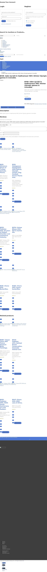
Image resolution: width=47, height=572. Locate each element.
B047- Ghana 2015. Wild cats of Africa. (17, 401)
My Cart (2, 56)
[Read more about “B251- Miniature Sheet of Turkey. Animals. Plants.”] (1, 143)
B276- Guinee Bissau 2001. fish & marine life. (17, 230)
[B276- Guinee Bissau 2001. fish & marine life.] (17, 218)
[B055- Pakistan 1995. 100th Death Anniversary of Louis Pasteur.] (5, 390)
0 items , (7, 56)
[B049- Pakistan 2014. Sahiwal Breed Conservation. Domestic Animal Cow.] (17, 330)
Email (1, 134)
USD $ (3, 566)
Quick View (5, 194)
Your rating (3, 124)
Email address (29, 12)
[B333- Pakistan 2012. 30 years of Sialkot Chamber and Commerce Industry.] (5, 218)
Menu (1, 37)
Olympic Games (38, 103)
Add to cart (27, 98)
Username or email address (8, 12)
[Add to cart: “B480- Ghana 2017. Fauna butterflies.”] (13, 265)
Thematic (4, 46)
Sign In (3, 70)
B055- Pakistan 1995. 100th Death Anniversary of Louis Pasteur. (4, 404)
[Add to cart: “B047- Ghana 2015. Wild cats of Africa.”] (13, 379)
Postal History (5, 45)
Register (28, 25)
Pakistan (4, 43)
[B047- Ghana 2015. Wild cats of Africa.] (17, 390)
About (3, 542)
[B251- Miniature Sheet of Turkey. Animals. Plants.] (5, 155)
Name (1, 132)
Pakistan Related (6, 44)
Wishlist (9, 49)
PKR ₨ (4, 563)
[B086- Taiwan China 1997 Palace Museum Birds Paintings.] (5, 330)
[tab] (4, 107)
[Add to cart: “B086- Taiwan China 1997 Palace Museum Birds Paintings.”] (1, 319)
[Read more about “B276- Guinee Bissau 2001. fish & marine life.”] (13, 206)
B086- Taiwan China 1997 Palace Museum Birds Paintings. (5, 344)
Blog (3, 543)
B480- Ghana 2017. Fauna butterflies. (17, 287)
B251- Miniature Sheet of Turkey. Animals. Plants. (3, 168)
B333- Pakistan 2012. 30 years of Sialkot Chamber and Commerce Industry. (5, 232)
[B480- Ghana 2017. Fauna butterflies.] (17, 276)
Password (4, 16)
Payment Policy (6, 553)
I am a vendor (30, 22)
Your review (3, 126)
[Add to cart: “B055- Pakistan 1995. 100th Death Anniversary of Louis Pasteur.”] (1, 379)
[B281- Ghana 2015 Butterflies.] (5, 276)
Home (3, 40)
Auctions (4, 41)
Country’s (4, 42)
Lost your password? (6, 23)
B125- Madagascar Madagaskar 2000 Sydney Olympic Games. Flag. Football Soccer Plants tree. (17, 171)
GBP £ (4, 569)
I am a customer (31, 20)
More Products (20, 107)
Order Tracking (3, 49)
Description (4, 107)
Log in (3, 21)
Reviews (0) (12, 107)
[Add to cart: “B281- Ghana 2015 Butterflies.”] (1, 265)
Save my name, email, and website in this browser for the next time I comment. (20, 136)
